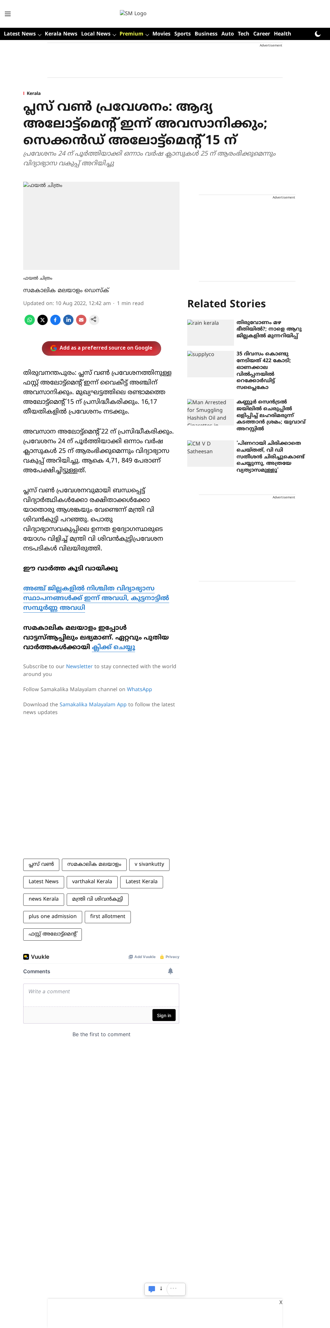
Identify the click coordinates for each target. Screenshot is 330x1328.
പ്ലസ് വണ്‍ (41, 864)
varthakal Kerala (92, 882)
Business (206, 34)
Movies (161, 34)
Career (261, 34)
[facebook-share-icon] (55, 324)
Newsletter (79, 667)
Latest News (44, 882)
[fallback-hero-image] (210, 333)
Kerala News (61, 34)
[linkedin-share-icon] (68, 324)
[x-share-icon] (42, 324)
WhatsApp (139, 690)
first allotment (107, 917)
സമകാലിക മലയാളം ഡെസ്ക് (66, 290)
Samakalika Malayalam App (93, 705)
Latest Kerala (142, 882)
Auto (227, 34)
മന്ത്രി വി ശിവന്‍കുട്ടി (97, 899)
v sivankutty (149, 864)
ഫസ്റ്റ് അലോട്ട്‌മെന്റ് (52, 934)
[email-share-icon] (81, 324)
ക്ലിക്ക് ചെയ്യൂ (113, 648)
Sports (182, 34)
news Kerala (44, 899)
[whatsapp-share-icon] (29, 324)
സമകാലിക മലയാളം (94, 864)
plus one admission (53, 917)
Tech (243, 34)
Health (282, 34)
